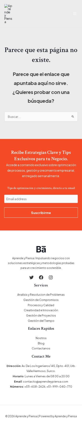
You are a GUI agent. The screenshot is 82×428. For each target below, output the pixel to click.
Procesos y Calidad (41, 305)
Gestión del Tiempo (41, 320)
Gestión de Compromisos (41, 300)
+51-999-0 (54, 386)
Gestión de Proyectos (41, 315)
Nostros (41, 338)
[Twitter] (31, 277)
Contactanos (41, 348)
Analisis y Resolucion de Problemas (41, 294)
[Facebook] (41, 277)
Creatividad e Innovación (41, 310)
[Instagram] (51, 277)
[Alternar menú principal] (74, 13)
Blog (41, 343)
